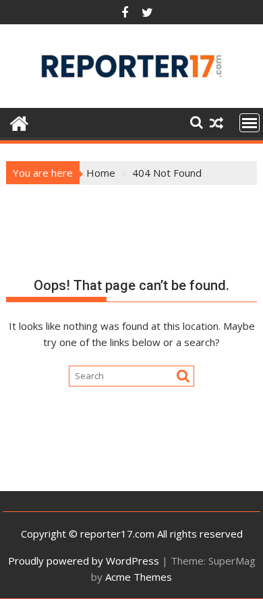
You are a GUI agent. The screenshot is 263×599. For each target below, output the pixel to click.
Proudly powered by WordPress (83, 560)
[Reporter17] (19, 122)
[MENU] (249, 122)
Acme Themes (138, 576)
